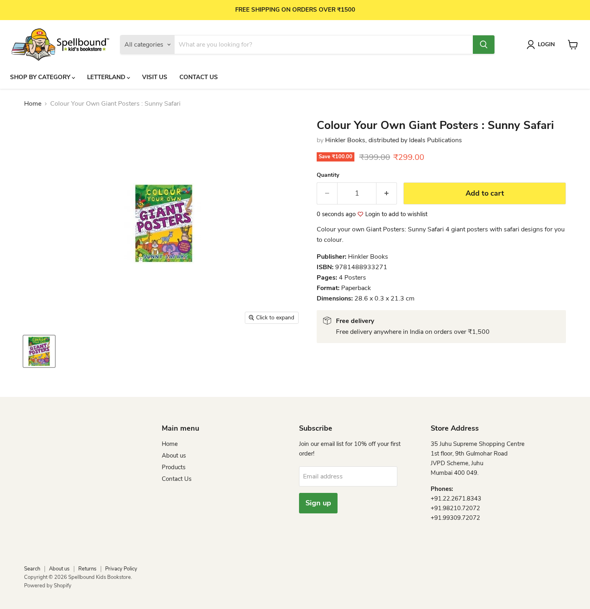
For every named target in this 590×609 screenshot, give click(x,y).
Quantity (328, 175)
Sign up (318, 503)
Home (32, 103)
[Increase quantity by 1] (386, 193)
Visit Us (154, 77)
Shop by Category (41, 77)
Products (173, 467)
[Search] (483, 44)
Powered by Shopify (47, 585)
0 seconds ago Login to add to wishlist (372, 214)
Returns (87, 568)
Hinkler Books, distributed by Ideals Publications (393, 140)
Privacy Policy (121, 568)
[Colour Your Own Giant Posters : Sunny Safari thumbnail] (39, 351)
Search (32, 568)
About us (174, 456)
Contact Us (198, 77)
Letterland (107, 77)
